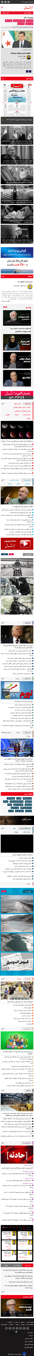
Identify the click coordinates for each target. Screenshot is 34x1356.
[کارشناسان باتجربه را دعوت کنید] (30, 1253)
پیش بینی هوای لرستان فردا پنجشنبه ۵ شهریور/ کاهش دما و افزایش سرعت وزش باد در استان (17, 459)
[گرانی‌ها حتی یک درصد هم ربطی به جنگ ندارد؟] (17, 990)
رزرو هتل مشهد (10, 798)
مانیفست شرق (29, 1341)
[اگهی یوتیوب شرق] (17, 544)
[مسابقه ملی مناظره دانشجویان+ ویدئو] (17, 844)
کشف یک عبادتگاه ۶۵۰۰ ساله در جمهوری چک (20, 861)
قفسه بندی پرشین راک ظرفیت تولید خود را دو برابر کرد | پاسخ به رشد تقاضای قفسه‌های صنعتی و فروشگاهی (17, 1114)
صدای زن (28, 554)
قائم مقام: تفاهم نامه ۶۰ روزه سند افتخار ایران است (18, 535)
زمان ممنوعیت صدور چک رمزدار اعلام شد (20, 718)
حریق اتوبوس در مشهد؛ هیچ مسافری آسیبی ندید (18, 1180)
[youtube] (6, 1328)
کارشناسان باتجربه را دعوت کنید (23, 1253)
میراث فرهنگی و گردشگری (22, 411)
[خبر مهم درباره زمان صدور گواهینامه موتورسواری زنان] (17, 605)
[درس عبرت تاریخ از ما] (30, 286)
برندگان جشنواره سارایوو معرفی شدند (21, 879)
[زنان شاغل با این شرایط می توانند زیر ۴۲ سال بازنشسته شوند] (17, 586)
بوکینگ (10, 805)
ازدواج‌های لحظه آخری (25, 1013)
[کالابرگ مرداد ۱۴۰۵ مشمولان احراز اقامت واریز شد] (17, 174)
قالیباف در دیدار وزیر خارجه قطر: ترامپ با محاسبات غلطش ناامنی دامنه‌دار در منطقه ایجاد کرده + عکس (17, 142)
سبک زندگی (26, 832)
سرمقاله (30, 276)
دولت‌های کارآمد (22, 1241)
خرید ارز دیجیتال (27, 798)
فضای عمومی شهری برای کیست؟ (23, 1233)
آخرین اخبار (28, 1265)
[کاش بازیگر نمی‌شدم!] (17, 342)
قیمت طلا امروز (14, 808)
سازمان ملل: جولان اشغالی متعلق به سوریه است (19, 658)
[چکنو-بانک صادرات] (17, 252)
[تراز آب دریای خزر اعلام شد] (17, 942)
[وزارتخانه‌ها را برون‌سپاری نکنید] (14, 1242)
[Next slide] (30, 71)
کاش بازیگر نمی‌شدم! (26, 1315)
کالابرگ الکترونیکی (19, 21)
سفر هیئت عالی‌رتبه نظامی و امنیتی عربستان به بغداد (17, 666)
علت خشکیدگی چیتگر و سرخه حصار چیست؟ (19, 463)
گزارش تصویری (28, 1297)
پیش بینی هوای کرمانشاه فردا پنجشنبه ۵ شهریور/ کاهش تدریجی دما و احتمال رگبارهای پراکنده (18, 445)
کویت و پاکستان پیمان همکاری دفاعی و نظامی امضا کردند (16, 664)
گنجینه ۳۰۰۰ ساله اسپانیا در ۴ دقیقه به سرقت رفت (18, 661)
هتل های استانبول (18, 805)
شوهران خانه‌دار (27, 1008)
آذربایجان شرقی (28, 1165)
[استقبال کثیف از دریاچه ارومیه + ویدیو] (17, 904)
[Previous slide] (27, 71)
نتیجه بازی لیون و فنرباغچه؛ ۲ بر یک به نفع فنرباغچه (18, 784)
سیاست (26, 480)
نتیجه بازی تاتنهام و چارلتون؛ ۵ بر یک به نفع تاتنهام (18, 786)
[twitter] (17, 1328)
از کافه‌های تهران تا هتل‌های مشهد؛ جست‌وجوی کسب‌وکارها (16, 1121)
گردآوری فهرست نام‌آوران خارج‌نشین (22, 863)
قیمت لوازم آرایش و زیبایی (16, 801)
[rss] (27, 1328)
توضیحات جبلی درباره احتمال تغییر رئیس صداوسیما (18, 869)
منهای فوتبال (7, 732)
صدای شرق (4, 1324)
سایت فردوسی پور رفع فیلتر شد (23, 1083)
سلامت (16, 415)
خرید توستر (28, 811)
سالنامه (13, 1227)
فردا (27, 979)
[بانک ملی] (17, 263)
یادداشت (28, 1227)
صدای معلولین (26, 819)
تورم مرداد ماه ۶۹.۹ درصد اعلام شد (24, 701)
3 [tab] (27, 123)
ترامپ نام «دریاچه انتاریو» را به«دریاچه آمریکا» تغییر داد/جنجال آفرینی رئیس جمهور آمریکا (18, 647)
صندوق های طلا (19, 811)
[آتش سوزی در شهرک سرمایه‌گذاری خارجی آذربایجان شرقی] (17, 1155)
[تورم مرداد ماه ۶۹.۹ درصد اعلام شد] (17, 690)
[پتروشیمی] (17, 271)
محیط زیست (26, 415)
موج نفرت (28, 1024)
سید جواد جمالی (22, 1244)
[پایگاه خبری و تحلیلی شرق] (28, 7)
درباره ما (31, 1336)
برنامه (20, 1227)
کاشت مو (11, 811)
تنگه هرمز (21, 24)
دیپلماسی (27, 484)
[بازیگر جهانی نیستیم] (17, 360)
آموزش (8, 415)
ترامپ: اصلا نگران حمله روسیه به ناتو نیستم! (20, 651)
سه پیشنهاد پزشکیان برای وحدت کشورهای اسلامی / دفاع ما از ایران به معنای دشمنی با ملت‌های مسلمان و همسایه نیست (17, 241)
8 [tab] (16, 123)
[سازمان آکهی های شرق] (17, 395)
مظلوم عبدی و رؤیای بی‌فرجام (21, 53)
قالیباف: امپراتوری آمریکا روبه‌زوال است (22, 507)
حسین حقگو (8, 1256)
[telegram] (20, 1328)
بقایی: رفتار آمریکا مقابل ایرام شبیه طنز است (20, 513)
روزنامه (28, 418)
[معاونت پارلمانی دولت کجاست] (14, 1233)
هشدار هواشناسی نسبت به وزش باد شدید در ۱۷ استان (17, 466)
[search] (2, 2)
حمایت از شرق (29, 1339)
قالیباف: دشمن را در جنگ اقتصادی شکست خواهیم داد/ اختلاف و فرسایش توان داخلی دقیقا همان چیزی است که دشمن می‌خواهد (17, 162)
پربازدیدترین (17, 1265)
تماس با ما (30, 1333)
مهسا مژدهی (22, 56)
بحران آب (28, 891)
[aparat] (13, 1328)
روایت (17, 1324)
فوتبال (18, 732)
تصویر (11, 1324)
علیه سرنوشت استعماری (23, 331)
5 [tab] (23, 123)
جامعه (27, 404)
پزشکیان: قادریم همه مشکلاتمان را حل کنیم (20, 532)
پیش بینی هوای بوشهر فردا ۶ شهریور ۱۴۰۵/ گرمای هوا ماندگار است (21, 27)
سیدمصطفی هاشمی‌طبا (20, 286)
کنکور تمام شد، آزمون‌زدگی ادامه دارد (22, 1005)
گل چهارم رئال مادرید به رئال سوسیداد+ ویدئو (19, 789)
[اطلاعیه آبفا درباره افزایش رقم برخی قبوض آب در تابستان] (17, 962)
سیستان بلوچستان (27, 1171)
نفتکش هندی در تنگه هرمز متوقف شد (21, 715)
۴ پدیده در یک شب (26, 1016)
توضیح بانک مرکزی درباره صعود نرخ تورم (21, 713)
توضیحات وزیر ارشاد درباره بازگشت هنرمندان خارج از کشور (16, 510)
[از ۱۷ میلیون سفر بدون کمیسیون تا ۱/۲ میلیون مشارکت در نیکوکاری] (17, 1040)
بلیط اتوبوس (28, 805)
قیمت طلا (9, 21)
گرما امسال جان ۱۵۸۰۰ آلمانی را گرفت (22, 674)
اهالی (6, 1227)
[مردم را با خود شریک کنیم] (14, 1253)
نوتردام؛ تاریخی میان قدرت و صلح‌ (22, 1010)
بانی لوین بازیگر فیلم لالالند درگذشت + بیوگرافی (19, 876)
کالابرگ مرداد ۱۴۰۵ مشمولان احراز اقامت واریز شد (19, 182)
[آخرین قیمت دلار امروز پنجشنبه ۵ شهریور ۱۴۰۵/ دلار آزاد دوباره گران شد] (17, 214)
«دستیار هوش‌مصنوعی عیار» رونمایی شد (21, 1066)
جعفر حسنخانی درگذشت (25, 858)
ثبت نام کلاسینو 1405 (26, 808)
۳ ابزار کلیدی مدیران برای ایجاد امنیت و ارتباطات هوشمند (17, 1119)
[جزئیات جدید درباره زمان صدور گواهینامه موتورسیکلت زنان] (17, 567)
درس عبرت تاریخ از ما (25, 281)
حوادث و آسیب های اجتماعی (21, 407)
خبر (11, 554)
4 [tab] (25, 123)
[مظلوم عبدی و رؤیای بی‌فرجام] (17, 39)
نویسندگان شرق (29, 1344)
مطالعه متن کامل (6, 301)
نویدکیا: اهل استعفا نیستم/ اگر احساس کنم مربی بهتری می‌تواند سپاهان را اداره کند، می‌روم (18, 770)
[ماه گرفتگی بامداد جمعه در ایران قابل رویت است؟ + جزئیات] (17, 430)
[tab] (28, 404)
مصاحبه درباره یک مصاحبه (24, 1021)
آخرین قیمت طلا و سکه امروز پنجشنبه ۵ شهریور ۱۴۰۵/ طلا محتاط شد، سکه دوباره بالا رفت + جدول (16, 201)
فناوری (26, 1029)
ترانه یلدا (24, 1238)
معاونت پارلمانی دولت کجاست (7, 1233)
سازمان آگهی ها (29, 1347)
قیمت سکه (29, 24)
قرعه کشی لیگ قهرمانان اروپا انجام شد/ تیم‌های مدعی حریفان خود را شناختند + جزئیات (18, 760)
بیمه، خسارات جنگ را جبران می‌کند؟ (22, 1018)
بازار (27, 1090)
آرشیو (3, 79)
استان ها (26, 1143)
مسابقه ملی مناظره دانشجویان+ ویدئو (23, 855)
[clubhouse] (10, 1328)
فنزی (21, 1229)
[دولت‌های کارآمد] (30, 1242)
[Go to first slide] (3, 1307)
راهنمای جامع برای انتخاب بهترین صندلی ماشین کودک (17, 1124)
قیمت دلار (30, 21)
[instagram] (24, 1328)
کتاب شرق (6, 13)
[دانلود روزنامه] (2, 120)
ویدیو (28, 307)
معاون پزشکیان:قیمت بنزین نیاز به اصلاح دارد (19, 707)
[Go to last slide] (3, 102)
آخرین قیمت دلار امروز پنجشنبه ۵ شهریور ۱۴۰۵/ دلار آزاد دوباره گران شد (17, 221)
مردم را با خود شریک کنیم (7, 1252)
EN (8, 2)
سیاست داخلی (14, 480)
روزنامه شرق (27, 13)
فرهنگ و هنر (24, 828)
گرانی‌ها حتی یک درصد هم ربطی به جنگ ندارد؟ (20, 1002)
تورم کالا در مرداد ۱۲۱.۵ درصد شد (23, 710)
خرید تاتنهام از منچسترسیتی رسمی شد (21, 776)
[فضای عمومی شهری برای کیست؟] (30, 1233)
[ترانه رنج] (17, 378)
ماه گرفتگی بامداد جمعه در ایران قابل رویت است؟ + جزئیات (17, 441)
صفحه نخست (30, 1322)
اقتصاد (26, 679)
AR (5, 2)
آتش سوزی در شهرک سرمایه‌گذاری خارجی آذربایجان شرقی (17, 1168)
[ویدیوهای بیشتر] (5, 307)
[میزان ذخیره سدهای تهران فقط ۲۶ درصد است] (17, 923)
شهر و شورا (17, 404)
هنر (14, 828)
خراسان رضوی (29, 1178)
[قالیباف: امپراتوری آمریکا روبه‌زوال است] (17, 495)
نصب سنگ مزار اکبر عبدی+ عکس (22, 866)
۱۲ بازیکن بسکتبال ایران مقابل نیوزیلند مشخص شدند (18, 774)
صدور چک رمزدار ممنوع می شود (23, 705)
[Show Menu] (2, 6)
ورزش (27, 732)
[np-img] (17, 102)
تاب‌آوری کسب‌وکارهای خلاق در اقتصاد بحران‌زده (19, 1086)
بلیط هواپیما (28, 801)
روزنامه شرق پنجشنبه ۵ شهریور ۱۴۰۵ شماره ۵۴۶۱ (19, 120)
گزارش (4, 554)
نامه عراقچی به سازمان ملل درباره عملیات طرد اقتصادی (17, 529)
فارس (31, 1190)
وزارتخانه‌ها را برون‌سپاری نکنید (7, 1242)
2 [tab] (29, 123)
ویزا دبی (19, 798)
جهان (18, 484)
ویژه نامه (28, 1229)
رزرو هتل (6, 801)
